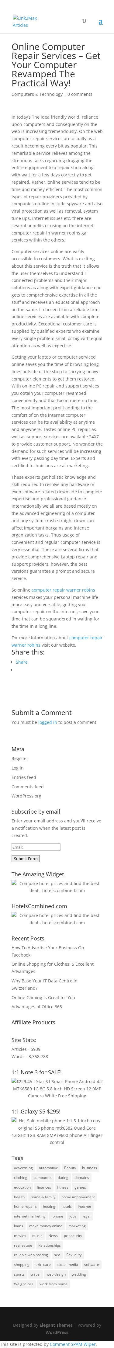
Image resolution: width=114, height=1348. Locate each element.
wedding (79, 1274)
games (80, 1187)
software (91, 1264)
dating (63, 1177)
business (89, 1167)
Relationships (49, 1245)
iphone (57, 1216)
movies (20, 1235)
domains (81, 1177)
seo (57, 1254)
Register (20, 758)
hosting (49, 1206)
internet (84, 1206)
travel (35, 1274)
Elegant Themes (56, 1325)
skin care (43, 1264)
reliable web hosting (31, 1254)
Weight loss (23, 1284)
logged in (47, 722)
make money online (45, 1225)
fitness (62, 1187)
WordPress (57, 1332)
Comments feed (28, 787)
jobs (72, 1216)
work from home (53, 1284)
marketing (77, 1225)
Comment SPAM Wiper (73, 1344)
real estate (23, 1245)
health (19, 1197)
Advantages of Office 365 (37, 1006)
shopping (21, 1264)
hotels (66, 1206)
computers (42, 1177)
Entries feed (24, 777)
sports (19, 1274)
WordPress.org (26, 796)
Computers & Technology (37, 94)
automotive (48, 1167)
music (37, 1235)
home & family (43, 1197)
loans (18, 1225)
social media (67, 1264)
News (53, 1235)
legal (86, 1216)
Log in (18, 768)
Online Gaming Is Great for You (43, 997)
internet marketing (30, 1216)
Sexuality (73, 1254)
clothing (20, 1177)
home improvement (78, 1197)
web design (56, 1274)
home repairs (25, 1206)
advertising (23, 1167)
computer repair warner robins (63, 590)
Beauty (70, 1167)
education (22, 1187)
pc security (73, 1235)
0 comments (79, 94)
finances (44, 1187)
